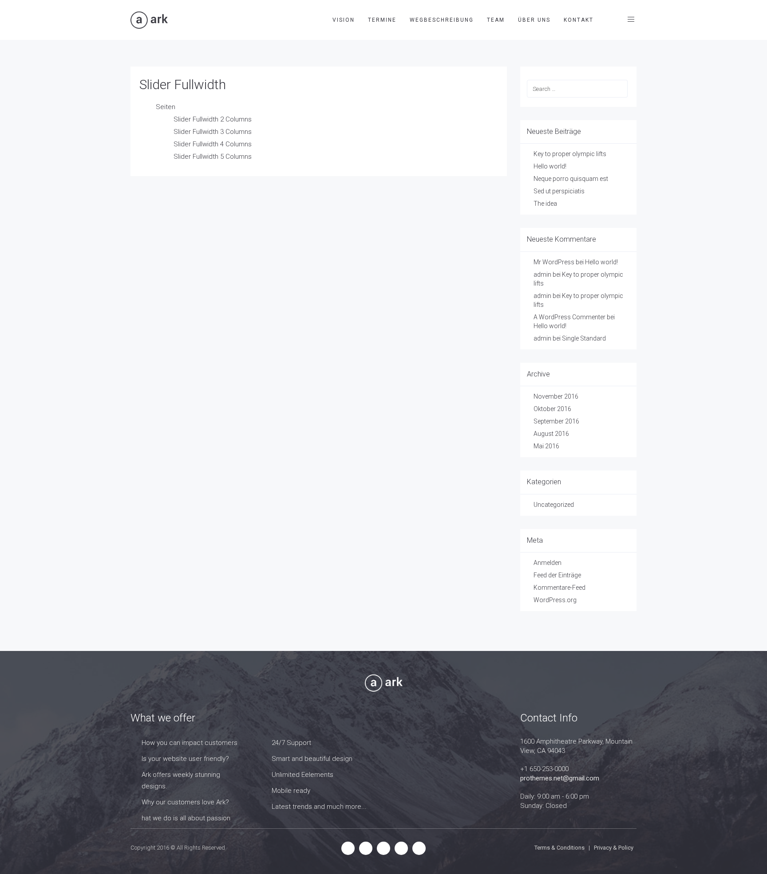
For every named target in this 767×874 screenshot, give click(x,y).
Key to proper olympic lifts (570, 153)
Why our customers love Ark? (185, 802)
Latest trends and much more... (319, 807)
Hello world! (550, 166)
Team (496, 20)
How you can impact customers (189, 743)
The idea (545, 203)
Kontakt (578, 20)
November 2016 (556, 396)
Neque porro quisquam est (571, 178)
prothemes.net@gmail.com (559, 778)
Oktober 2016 (552, 408)
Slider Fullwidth (182, 84)
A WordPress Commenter (569, 317)
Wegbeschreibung (442, 20)
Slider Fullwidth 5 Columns (213, 157)
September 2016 (556, 421)
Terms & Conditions (559, 847)
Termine (382, 20)
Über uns (534, 20)
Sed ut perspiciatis (559, 191)
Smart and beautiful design (312, 759)
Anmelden (547, 562)
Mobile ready (291, 791)
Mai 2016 (546, 446)
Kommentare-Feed (559, 587)
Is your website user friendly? (185, 759)
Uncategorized (554, 504)
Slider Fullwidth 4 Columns (213, 144)
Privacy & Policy (613, 847)
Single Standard (584, 338)
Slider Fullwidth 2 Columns (213, 119)
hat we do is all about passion (186, 818)
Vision (343, 20)
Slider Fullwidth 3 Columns (213, 132)
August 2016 (551, 433)
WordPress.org (555, 600)
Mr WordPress (554, 262)
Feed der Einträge (557, 575)
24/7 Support (291, 743)
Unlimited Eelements (302, 775)
